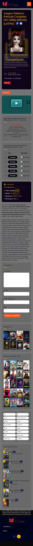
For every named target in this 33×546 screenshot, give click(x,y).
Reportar (7, 82)
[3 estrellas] (12, 73)
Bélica (5, 435)
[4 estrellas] (14, 73)
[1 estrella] (9, 73)
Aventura (19, 431)
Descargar (12, 157)
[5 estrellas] (15, 73)
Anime (5, 428)
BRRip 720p (6, 438)
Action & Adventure (21, 417)
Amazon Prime (7, 424)
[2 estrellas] (11, 73)
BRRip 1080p (20, 435)
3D (4, 414)
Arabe (18, 428)
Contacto (6, 526)
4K (17, 414)
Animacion (19, 424)
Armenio (6, 431)
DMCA (5, 531)
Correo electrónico (9, 299)
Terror (12, 193)
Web (5, 307)
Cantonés (19, 438)
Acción (5, 417)
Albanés (6, 421)
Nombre (6, 290)
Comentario (7, 271)
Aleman (19, 421)
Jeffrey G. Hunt (17, 196)
